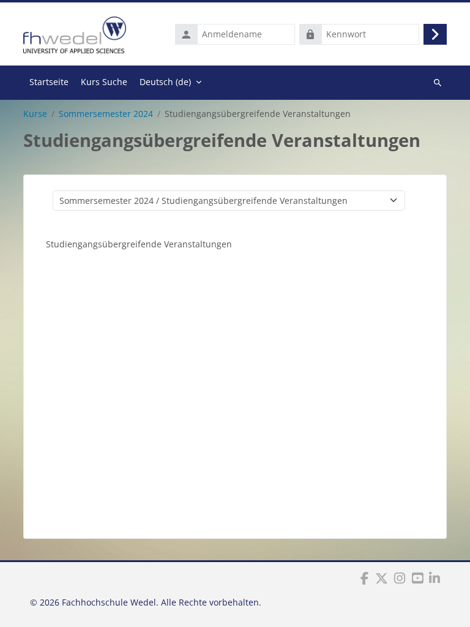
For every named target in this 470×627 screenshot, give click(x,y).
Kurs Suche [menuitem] (104, 82)
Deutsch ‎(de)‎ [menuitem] (165, 82)
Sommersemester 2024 (106, 113)
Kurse (35, 113)
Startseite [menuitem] (49, 82)
